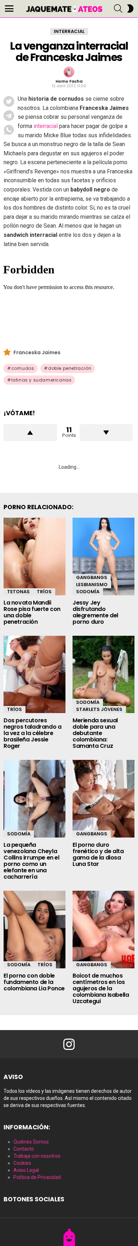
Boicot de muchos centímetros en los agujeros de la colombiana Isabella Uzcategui (101, 988)
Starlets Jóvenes (99, 709)
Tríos (44, 591)
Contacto (23, 1149)
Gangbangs (91, 577)
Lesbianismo (92, 584)
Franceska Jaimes (37, 352)
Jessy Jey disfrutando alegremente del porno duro (95, 612)
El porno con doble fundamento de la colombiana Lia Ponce (34, 982)
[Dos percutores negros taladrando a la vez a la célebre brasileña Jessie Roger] (34, 674)
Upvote (30, 432)
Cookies (22, 1163)
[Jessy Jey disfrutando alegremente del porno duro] (103, 556)
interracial (46, 126)
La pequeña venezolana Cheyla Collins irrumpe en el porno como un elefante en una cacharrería (31, 861)
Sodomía (87, 591)
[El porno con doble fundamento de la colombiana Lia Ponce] (34, 929)
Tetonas (18, 591)
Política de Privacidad (37, 1177)
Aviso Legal (26, 1170)
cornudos (22, 368)
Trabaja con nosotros (37, 1156)
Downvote (106, 432)
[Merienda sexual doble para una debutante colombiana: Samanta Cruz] (103, 674)
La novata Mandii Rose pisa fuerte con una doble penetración (32, 612)
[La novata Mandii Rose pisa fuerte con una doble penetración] (34, 556)
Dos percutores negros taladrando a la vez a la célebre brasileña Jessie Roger (32, 733)
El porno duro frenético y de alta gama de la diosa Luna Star (98, 854)
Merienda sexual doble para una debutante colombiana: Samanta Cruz (95, 733)
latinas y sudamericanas (41, 380)
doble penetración (69, 368)
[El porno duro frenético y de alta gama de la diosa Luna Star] (103, 799)
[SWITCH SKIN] (130, 8)
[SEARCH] (118, 8)
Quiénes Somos (31, 1142)
